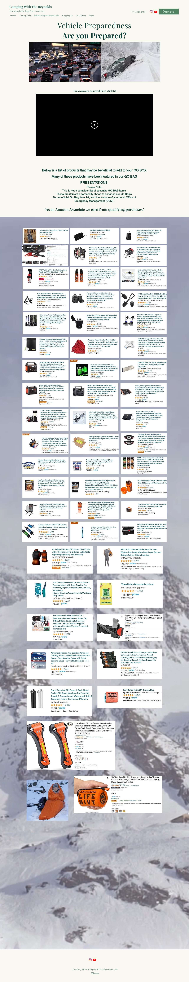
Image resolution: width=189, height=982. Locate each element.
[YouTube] (155, 11)
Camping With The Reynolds (30, 6)
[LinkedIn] (94, 959)
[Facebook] (90, 959)
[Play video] (94, 125)
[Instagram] (151, 11)
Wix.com (95, 973)
